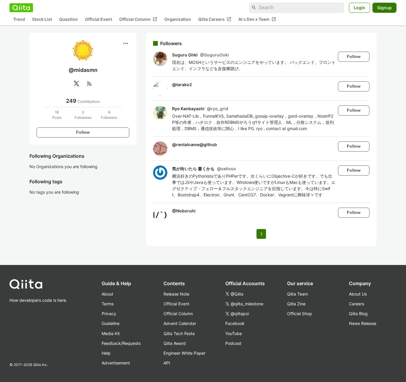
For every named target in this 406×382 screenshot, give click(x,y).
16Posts (57, 115)
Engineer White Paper (184, 353)
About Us (358, 293)
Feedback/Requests (121, 343)
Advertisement (116, 362)
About (107, 293)
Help (106, 353)
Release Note (176, 293)
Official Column (138, 19)
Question (68, 19)
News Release (362, 323)
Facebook (235, 323)
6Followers (109, 115)
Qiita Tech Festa (179, 333)
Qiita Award (174, 343)
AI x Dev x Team (257, 19)
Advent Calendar (179, 323)
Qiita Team (297, 293)
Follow (83, 132)
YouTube (233, 333)
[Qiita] (21, 7)
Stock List (42, 19)
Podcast (233, 343)
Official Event (98, 19)
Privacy (109, 313)
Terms (108, 303)
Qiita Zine (296, 303)
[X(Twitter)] (76, 83)
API (166, 362)
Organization (177, 19)
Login (359, 7)
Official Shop (299, 313)
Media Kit (111, 333)
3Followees (83, 115)
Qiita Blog (358, 313)
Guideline (110, 323)
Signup (384, 7)
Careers (356, 303)
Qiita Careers (214, 19)
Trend (19, 19)
